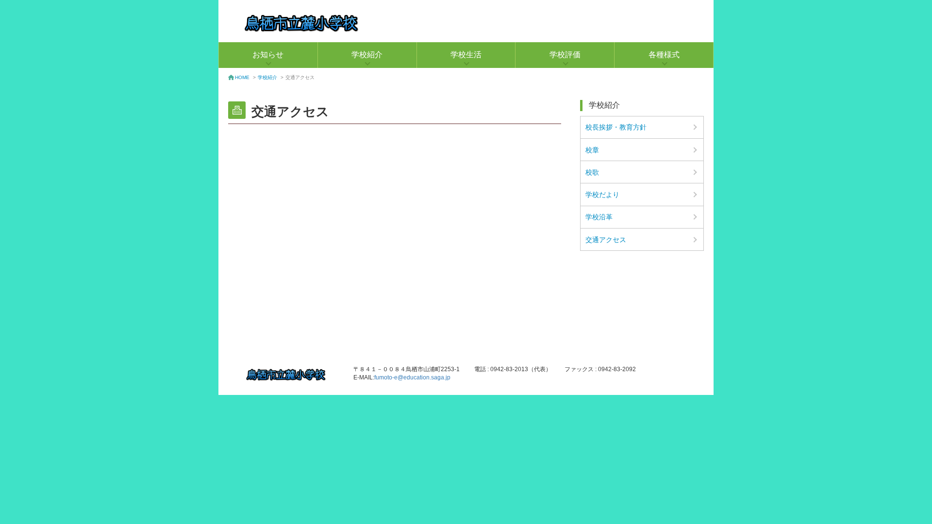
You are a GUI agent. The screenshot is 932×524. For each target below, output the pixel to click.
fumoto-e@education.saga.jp (412, 377)
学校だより (602, 194)
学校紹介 (367, 54)
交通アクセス (605, 240)
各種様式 (664, 54)
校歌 (592, 172)
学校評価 (565, 54)
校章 (592, 150)
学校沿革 (599, 217)
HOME (242, 77)
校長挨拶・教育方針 (616, 127)
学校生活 (466, 54)
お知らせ (267, 54)
